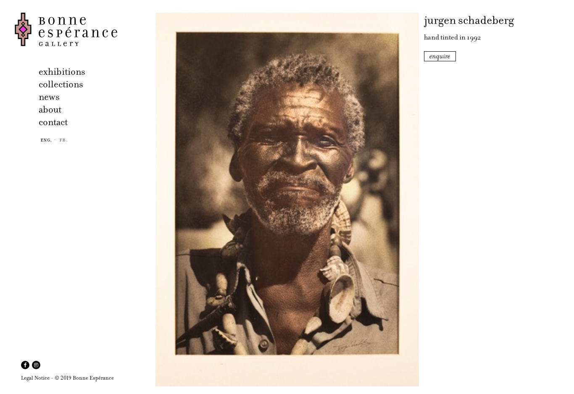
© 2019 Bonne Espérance (84, 377)
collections (61, 84)
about (50, 109)
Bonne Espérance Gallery (82, 29)
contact (53, 122)
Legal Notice (35, 377)
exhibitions (62, 71)
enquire (439, 56)
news (49, 96)
